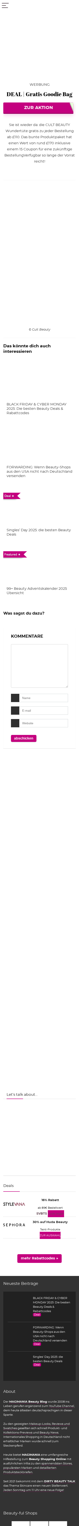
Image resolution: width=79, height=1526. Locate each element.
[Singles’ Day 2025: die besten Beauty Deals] (39, 507)
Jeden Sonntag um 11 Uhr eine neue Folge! (33, 1490)
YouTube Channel (61, 1406)
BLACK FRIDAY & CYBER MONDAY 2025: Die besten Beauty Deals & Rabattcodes (36, 409)
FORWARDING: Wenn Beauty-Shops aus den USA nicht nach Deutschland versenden (39, 472)
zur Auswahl (50, 1235)
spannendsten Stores (56, 1463)
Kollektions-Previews (17, 1432)
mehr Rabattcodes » (39, 1258)
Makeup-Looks (39, 1423)
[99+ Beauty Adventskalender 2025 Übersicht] (39, 566)
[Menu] (5, 6)
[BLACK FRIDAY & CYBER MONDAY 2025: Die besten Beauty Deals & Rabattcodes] (39, 381)
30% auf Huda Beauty (50, 1222)
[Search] (72, 6)
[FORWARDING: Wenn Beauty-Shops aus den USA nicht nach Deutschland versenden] (39, 444)
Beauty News (49, 1432)
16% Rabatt (50, 1200)
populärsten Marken (17, 1467)
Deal (37, 1314)
